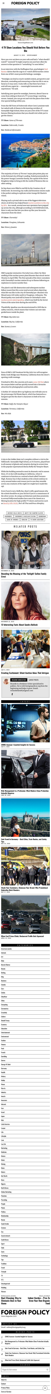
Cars (2, 988)
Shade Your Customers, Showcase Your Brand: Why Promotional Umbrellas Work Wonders (24, 889)
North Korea (4, 1188)
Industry (3, 1092)
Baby (2, 960)
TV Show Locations (37, 520)
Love (2, 1140)
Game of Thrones (13, 520)
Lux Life (3, 1144)
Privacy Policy (5, 1387)
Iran (2, 1108)
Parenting (4, 1200)
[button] (47, 1369)
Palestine (4, 1196)
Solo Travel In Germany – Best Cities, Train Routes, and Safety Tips (24, 840)
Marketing (4, 1148)
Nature (3, 1172)
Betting (3, 972)
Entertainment (32, 55)
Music (3, 1168)
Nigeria (3, 1184)
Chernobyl (8, 516)
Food (2, 1048)
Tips (2, 1259)
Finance (3, 1044)
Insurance (4, 1100)
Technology (4, 1255)
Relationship (4, 1216)
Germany (4, 1068)
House (3, 1084)
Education (4, 1028)
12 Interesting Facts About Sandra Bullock (19, 624)
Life (2, 1132)
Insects (3, 1096)
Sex (2, 1231)
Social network (5, 1235)
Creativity (4, 1012)
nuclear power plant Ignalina (12, 300)
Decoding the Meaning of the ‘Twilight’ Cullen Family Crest (23, 575)
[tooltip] (12, 694)
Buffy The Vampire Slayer (34, 513)
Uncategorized (5, 1283)
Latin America (5, 1124)
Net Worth (4, 1176)
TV (2, 1275)
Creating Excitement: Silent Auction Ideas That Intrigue (25, 672)
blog (2, 976)
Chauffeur (4, 996)
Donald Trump (5, 1020)
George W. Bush (5, 1064)
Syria (2, 1251)
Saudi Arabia (5, 1224)
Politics (3, 1212)
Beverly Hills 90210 (15, 513)
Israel (3, 1112)
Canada (3, 984)
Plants (3, 1208)
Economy (4, 1024)
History (3, 1076)
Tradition (3, 1263)
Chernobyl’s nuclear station (25, 516)
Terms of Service (6, 1391)
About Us (4, 1379)
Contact (3, 1383)
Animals (3, 952)
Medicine (4, 1152)
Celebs (3, 992)
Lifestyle (3, 1136)
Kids (2, 1120)
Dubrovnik (42, 516)
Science (3, 1227)
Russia (3, 1220)
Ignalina (24, 520)
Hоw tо (3, 1088)
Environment (5, 1036)
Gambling (4, 1056)
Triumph (3, 1271)
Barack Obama (5, 964)
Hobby (3, 1080)
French (3, 1052)
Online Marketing (6, 1192)
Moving (3, 1164)
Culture (3, 1016)
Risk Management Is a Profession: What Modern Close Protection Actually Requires (25, 792)
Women (3, 1291)
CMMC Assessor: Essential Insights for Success (18, 745)
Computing (4, 1004)
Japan (3, 1116)
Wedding (3, 1287)
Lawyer (3, 1128)
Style (2, 1247)
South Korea (5, 1239)
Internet (3, 1104)
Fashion (3, 1040)
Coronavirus (4, 1008)
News (2, 1180)
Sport (3, 1243)
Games (3, 1060)
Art (2, 956)
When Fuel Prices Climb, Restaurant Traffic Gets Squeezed (22, 936)
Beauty (3, 968)
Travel (3, 1267)
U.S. (2, 1279)
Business (3, 980)
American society (6, 949)
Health (3, 1072)
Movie (3, 1160)
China (3, 1000)
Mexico (3, 1156)
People (3, 1204)
